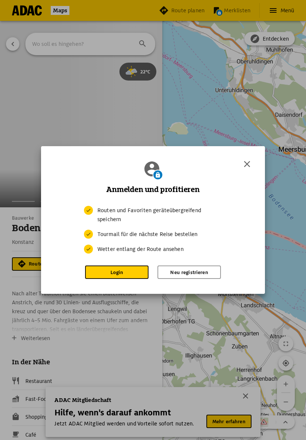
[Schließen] (247, 164)
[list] (153, 230)
